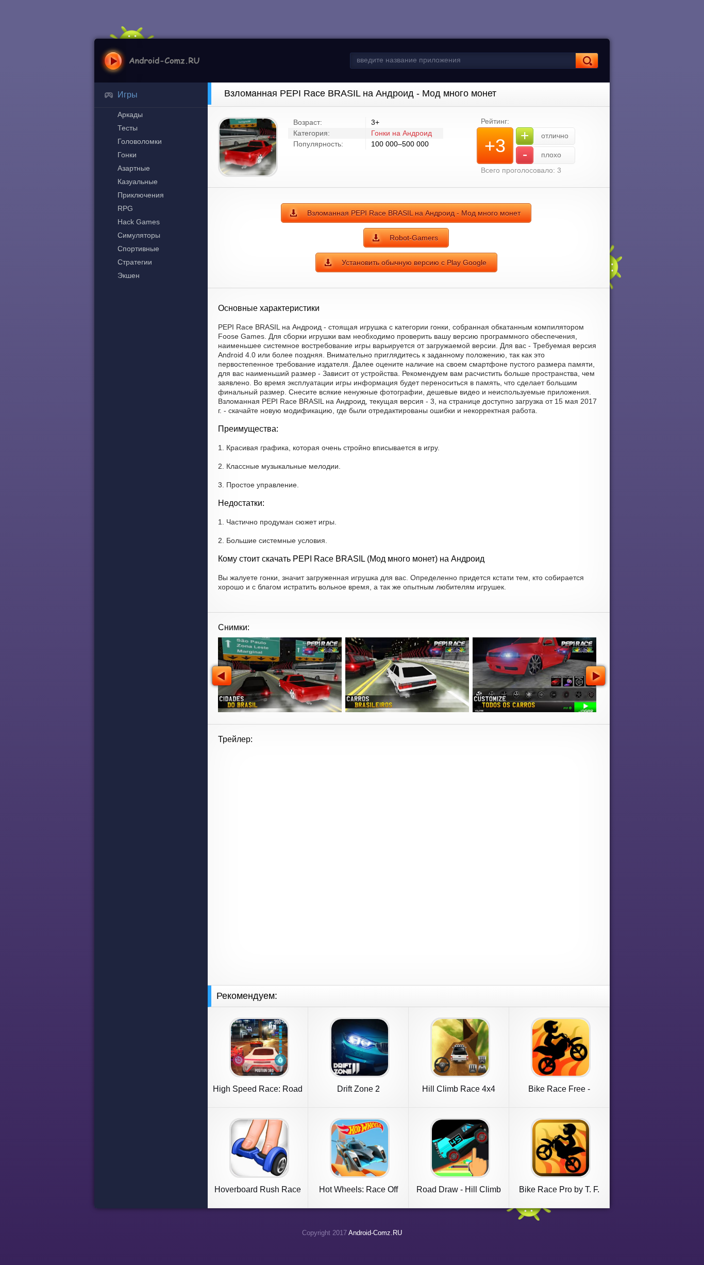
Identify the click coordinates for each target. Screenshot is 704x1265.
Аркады (130, 114)
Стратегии (135, 262)
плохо (542, 154)
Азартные (134, 168)
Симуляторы (139, 235)
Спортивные (138, 248)
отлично (544, 135)
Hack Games (139, 222)
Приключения (141, 195)
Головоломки (140, 141)
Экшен (129, 275)
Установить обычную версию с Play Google (414, 262)
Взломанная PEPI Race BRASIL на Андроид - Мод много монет (414, 213)
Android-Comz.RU (375, 1233)
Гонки (127, 155)
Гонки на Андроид (401, 133)
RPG (125, 208)
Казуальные (138, 181)
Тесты (128, 128)
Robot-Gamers (414, 238)
